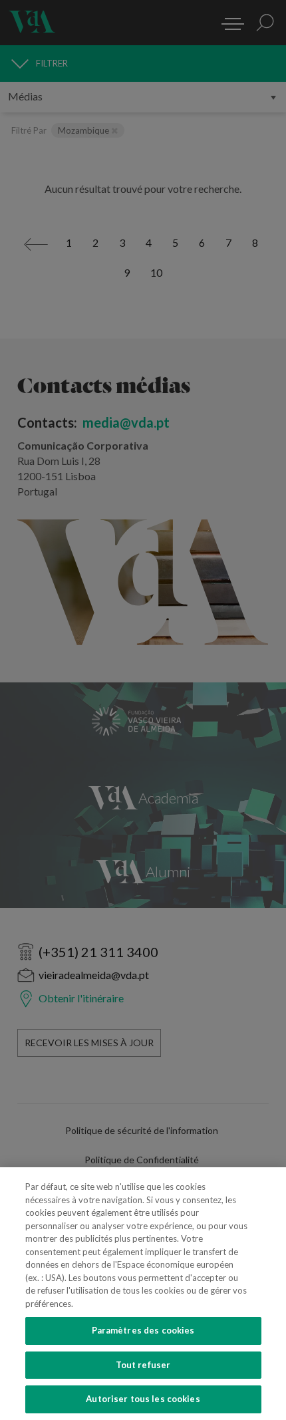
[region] (143, 1293)
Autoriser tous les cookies (143, 1398)
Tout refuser (143, 1364)
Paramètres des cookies (143, 1330)
